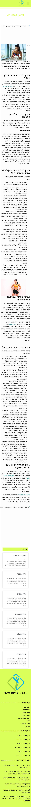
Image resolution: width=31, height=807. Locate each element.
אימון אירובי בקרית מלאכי (22, 747)
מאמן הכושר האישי (24, 495)
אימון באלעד (21, 634)
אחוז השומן (12, 324)
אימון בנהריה (21, 654)
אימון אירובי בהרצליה (23, 743)
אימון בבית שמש (19, 556)
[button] (28, 3)
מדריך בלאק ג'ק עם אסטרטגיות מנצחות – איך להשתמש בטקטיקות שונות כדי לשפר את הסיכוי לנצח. (16, 799)
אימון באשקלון (20, 614)
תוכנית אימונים (7, 86)
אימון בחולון (21, 594)
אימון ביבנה (21, 574)
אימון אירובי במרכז (24, 751)
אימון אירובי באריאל (24, 735)
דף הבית (20, 19)
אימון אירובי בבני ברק (23, 739)
